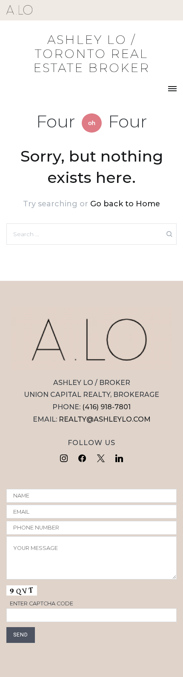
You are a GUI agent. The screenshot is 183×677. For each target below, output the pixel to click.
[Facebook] (82, 458)
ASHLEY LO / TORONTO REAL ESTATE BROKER (91, 53)
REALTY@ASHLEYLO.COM (105, 419)
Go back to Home (125, 203)
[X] (101, 458)
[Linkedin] (119, 458)
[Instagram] (63, 458)
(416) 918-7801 (106, 407)
